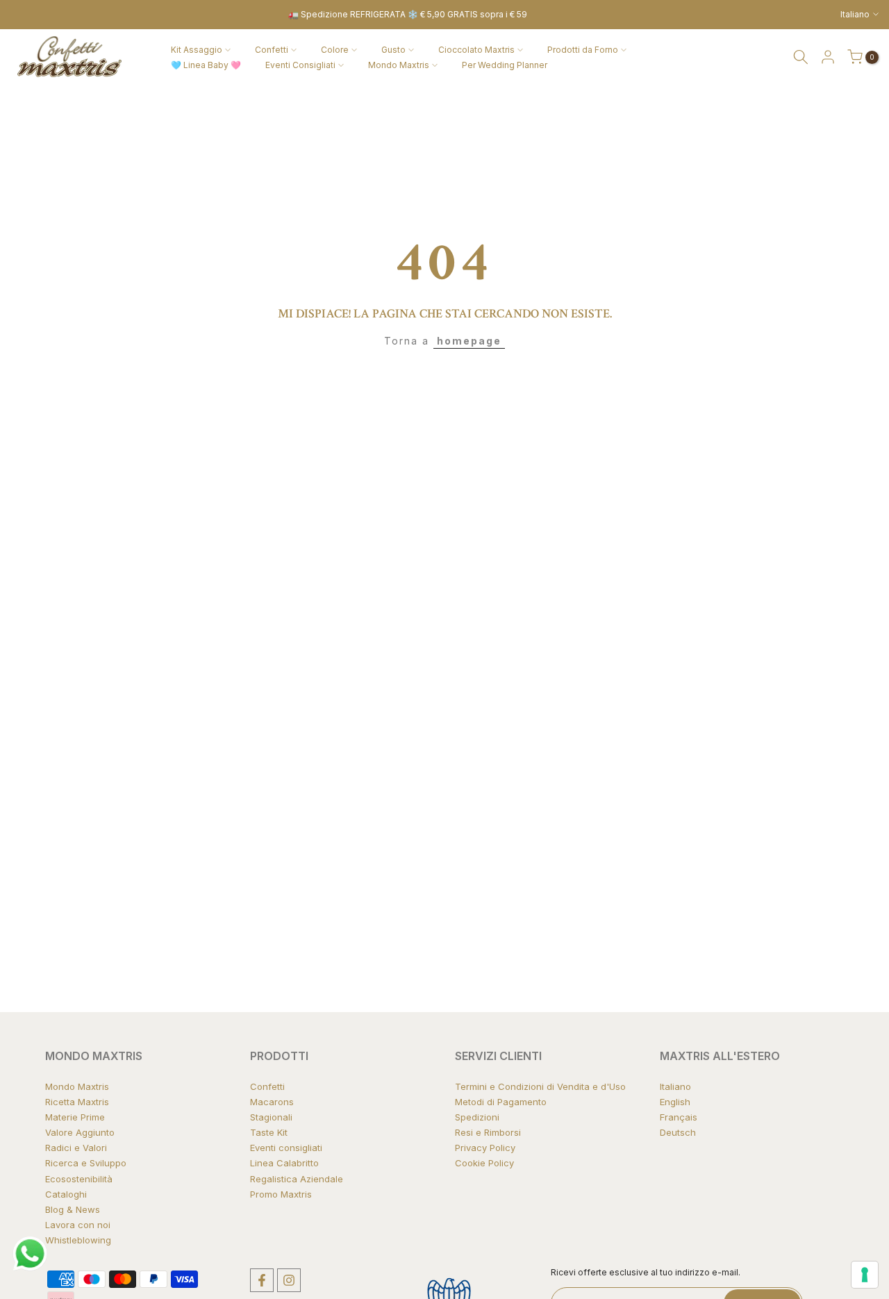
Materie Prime (75, 1117)
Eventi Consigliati (300, 65)
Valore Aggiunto (80, 1132)
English (675, 1101)
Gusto (393, 49)
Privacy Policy (485, 1147)
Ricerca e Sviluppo (85, 1162)
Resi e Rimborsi (488, 1132)
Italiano (675, 1086)
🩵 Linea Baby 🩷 (206, 65)
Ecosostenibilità (79, 1178)
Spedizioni (477, 1117)
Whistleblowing (78, 1240)
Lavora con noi (77, 1224)
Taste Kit (269, 1132)
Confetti (271, 49)
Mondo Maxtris (398, 65)
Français (678, 1117)
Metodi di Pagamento (501, 1101)
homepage (469, 341)
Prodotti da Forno (582, 49)
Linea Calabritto (284, 1162)
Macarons (272, 1101)
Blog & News (72, 1209)
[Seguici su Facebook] (262, 1280)
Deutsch (678, 1132)
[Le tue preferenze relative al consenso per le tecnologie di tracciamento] (864, 1274)
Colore (335, 49)
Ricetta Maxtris (77, 1101)
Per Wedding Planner (504, 65)
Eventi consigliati (286, 1147)
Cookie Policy (484, 1162)
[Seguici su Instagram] (289, 1280)
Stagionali (271, 1117)
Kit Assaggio (196, 49)
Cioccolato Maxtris (476, 49)
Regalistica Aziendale (296, 1178)
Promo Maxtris (281, 1194)
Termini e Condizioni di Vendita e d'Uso (540, 1086)
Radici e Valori (76, 1147)
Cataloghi (66, 1194)
